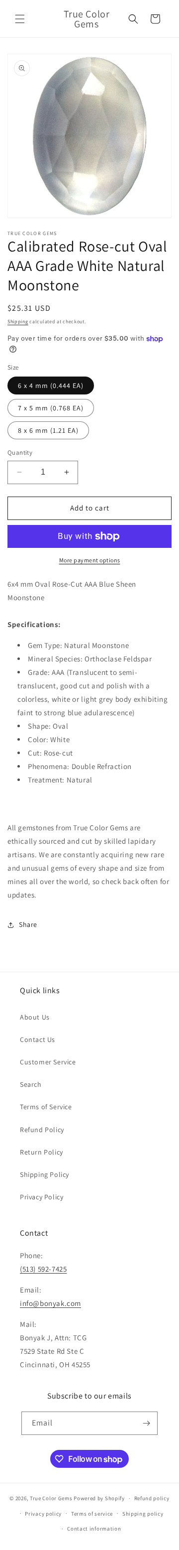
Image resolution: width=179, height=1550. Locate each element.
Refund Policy (42, 1129)
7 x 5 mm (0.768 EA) (51, 407)
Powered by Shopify (99, 1498)
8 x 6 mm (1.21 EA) (48, 430)
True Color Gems (51, 1498)
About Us (35, 1017)
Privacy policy (43, 1513)
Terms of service (92, 1513)
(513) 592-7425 (43, 1269)
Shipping (17, 321)
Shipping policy (143, 1513)
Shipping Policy (44, 1174)
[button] (20, 19)
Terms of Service (46, 1106)
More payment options (89, 560)
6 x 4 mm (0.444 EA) (51, 385)
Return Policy (41, 1152)
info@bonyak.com (50, 1303)
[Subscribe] (146, 1423)
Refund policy (152, 1498)
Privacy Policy (41, 1196)
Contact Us (37, 1039)
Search (31, 1084)
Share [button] (28, 924)
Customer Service (48, 1061)
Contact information (94, 1528)
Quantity (19, 452)
